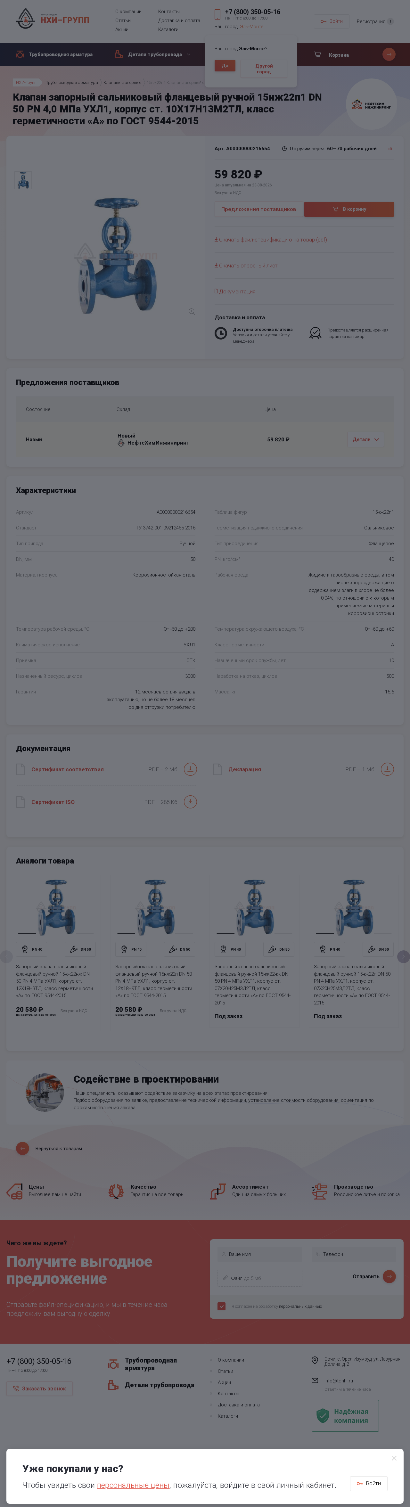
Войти (373, 1483)
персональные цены (133, 1485)
